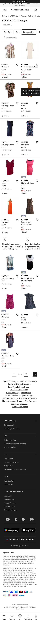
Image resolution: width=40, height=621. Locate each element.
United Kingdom (14, 607)
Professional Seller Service (15, 469)
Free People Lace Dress (18, 387)
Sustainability (9, 499)
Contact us (8, 484)
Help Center (9, 481)
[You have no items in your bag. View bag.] (35, 9)
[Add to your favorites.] (17, 64)
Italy (22, 609)
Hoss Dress (26, 392)
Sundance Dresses (20, 406)
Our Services (10, 421)
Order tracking (10, 440)
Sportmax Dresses (19, 404)
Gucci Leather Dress (19, 389)
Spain (18, 609)
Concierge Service (11, 428)
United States (24, 607)
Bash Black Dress (27, 381)
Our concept (9, 425)
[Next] (26, 374)
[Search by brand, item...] (4, 10)
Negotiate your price (10, 244)
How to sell (8, 458)
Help (6, 477)
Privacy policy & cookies (19, 546)
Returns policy (10, 447)
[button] (35, 9)
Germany (32, 607)
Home (4, 16)
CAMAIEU (14, 16)
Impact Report (9, 503)
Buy (5, 436)
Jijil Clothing (26, 395)
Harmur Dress (12, 392)
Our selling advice (11, 462)
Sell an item (8, 465)
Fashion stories (10, 510)
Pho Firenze (30, 401)
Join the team (9, 506)
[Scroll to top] (35, 374)
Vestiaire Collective (13, 492)
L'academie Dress (27, 398)
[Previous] (14, 374)
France (6, 607)
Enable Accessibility (20, 1)
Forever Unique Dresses (18, 384)
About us (7, 496)
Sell (6, 455)
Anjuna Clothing (9, 381)
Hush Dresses (12, 395)
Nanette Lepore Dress (12, 401)
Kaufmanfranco (9, 398)
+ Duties (8, 74)
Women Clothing (27, 16)
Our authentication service (15, 443)
